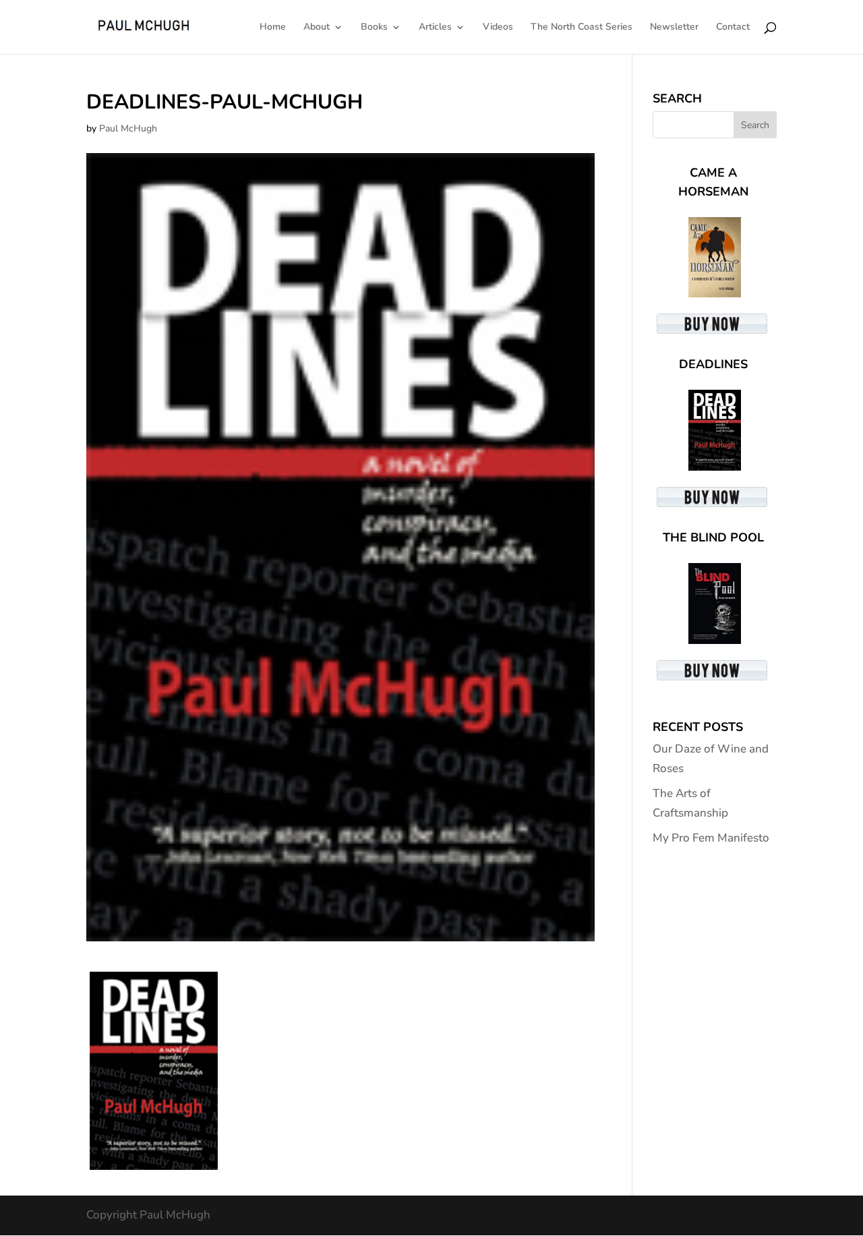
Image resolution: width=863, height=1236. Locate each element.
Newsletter (674, 27)
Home (273, 27)
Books (374, 27)
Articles (435, 27)
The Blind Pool (713, 537)
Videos (498, 27)
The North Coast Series (581, 27)
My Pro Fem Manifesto (711, 838)
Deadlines (713, 364)
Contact (733, 27)
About (316, 27)
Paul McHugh (128, 128)
